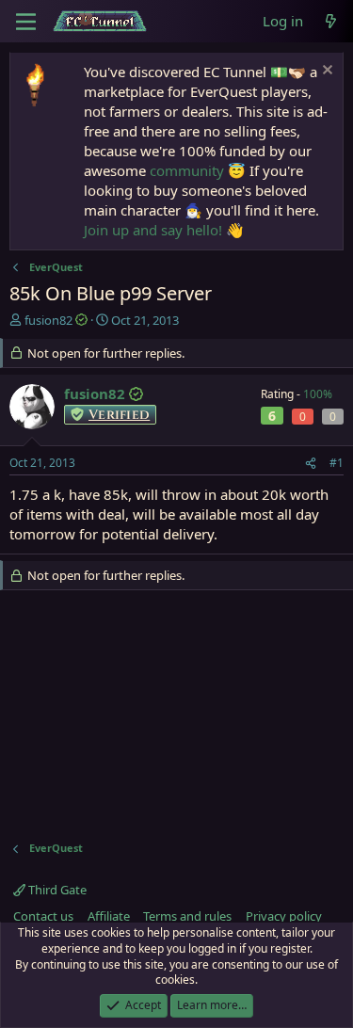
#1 (336, 463)
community (187, 170)
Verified (119, 415)
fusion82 (48, 320)
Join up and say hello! (153, 229)
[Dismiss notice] (325, 72)
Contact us (43, 916)
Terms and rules (187, 916)
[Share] (310, 463)
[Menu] (26, 21)
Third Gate (56, 889)
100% (317, 394)
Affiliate (109, 916)
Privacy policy (284, 916)
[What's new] (331, 21)
